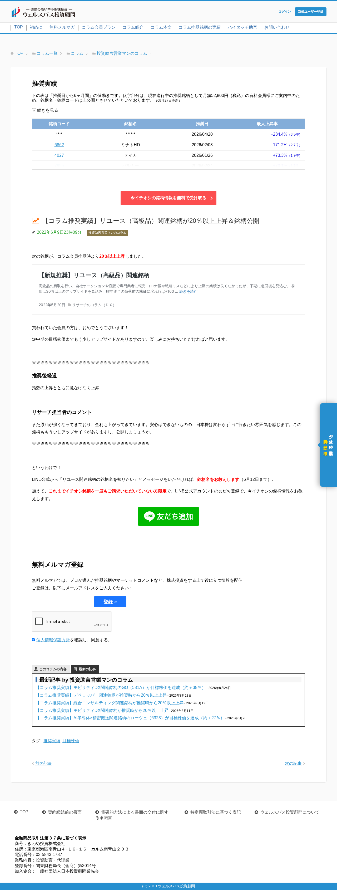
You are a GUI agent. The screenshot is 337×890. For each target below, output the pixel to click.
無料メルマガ (62, 27)
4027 (59, 155)
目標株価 (70, 741)
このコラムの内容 (53, 669)
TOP (18, 27)
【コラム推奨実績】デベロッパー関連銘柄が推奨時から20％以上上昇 (101, 695)
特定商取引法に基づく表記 (215, 812)
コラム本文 (161, 27)
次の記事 (293, 763)
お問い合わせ (277, 27)
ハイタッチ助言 (242, 27)
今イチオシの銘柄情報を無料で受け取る (168, 197)
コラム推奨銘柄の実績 (200, 27)
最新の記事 (87, 669)
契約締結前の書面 (65, 812)
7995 (59, 165)
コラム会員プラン (99, 27)
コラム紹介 (132, 27)
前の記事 (43, 763)
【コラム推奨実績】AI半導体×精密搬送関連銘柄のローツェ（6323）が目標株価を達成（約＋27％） (130, 718)
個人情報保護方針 (53, 640)
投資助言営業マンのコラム (107, 232)
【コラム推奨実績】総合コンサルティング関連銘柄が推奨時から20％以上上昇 (110, 703)
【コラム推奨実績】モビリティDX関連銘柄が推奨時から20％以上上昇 (102, 710)
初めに (36, 27)
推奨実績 (51, 741)
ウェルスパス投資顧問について (289, 812)
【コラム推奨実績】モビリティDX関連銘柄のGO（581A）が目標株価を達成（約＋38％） (121, 687)
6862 (59, 145)
